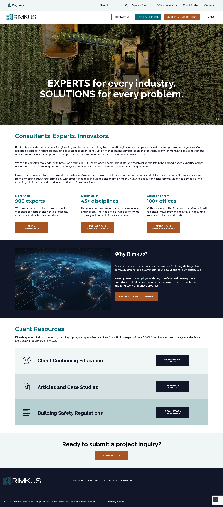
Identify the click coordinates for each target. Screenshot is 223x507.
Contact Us (122, 17)
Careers (210, 6)
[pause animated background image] (217, 119)
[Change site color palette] (216, 499)
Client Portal (190, 5)
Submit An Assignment (183, 17)
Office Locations (167, 5)
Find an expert (148, 17)
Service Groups (141, 5)
